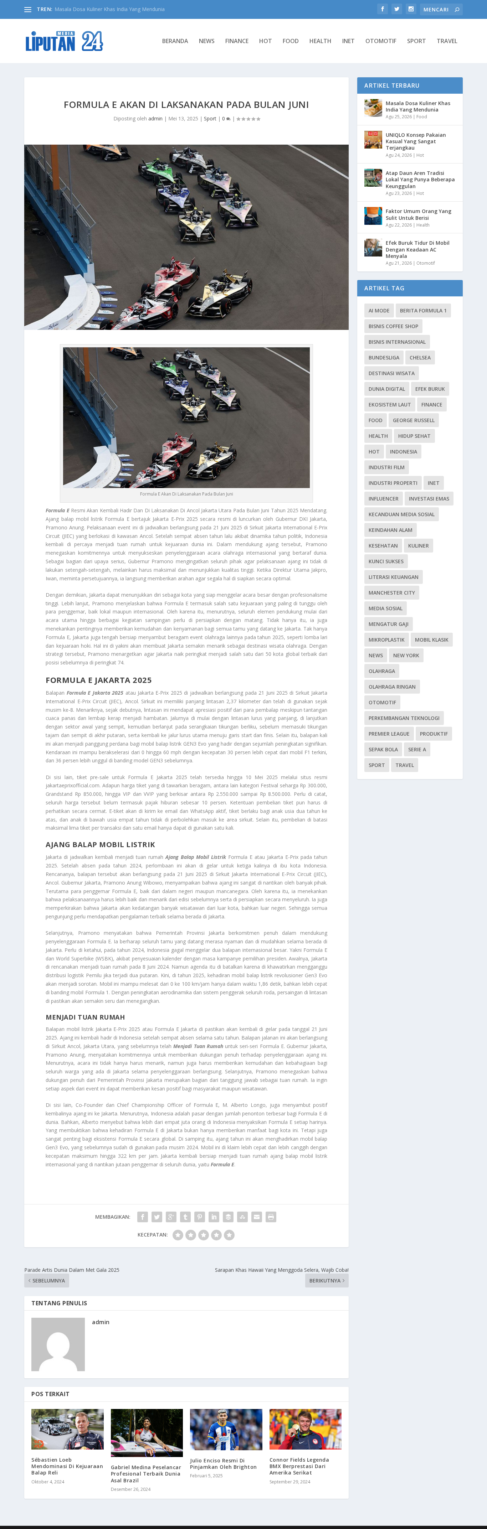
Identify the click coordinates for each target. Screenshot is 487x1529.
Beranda (175, 41)
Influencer (384, 498)
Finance (236, 41)
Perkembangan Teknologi (404, 718)
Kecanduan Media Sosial (402, 514)
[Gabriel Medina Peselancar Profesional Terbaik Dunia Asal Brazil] (147, 1433)
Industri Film (387, 467)
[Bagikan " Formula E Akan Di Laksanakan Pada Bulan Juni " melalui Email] (257, 1217)
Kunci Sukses (386, 561)
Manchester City (392, 592)
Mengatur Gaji (389, 624)
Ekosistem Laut (390, 404)
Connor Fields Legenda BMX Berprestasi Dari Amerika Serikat (299, 1466)
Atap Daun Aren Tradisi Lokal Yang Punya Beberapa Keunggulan (420, 179)
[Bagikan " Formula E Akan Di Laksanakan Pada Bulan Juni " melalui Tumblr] (185, 1217)
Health (320, 41)
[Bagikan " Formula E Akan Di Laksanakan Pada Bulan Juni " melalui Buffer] (228, 1217)
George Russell (414, 420)
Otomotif (380, 41)
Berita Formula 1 (423, 310)
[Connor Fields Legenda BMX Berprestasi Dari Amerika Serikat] (306, 1429)
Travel (447, 41)
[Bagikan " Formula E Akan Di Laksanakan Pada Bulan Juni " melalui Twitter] (157, 1217)
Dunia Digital (387, 388)
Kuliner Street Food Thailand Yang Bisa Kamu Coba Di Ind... (123, 9)
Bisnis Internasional (397, 341)
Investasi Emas (429, 498)
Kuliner (418, 545)
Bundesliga (384, 357)
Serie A (417, 749)
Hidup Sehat (414, 435)
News (207, 41)
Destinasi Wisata (392, 373)
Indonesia (403, 451)
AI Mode (379, 310)
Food (291, 41)
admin (155, 118)
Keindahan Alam (390, 530)
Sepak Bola (383, 749)
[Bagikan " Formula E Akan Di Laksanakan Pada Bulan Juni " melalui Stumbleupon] (242, 1217)
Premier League (389, 733)
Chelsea (420, 357)
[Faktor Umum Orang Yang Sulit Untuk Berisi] (373, 216)
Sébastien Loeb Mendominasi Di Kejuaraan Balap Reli (67, 1466)
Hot (265, 41)
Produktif (434, 733)
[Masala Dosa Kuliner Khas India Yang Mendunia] (373, 108)
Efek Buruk (430, 388)
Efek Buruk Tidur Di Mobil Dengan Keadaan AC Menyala (418, 249)
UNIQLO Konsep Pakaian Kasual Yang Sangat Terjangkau (416, 141)
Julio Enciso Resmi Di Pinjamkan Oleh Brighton (223, 1463)
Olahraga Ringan (392, 686)
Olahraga (382, 671)
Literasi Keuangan (394, 577)
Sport (416, 41)
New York (406, 655)
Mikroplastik (387, 639)
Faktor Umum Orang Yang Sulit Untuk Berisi (418, 214)
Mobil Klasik (431, 639)
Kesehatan (383, 545)
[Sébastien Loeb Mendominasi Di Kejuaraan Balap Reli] (67, 1429)
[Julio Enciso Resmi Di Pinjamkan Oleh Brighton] (226, 1429)
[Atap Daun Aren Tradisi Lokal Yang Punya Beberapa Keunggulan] (373, 178)
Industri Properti (393, 483)
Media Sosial (386, 608)
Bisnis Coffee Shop (393, 326)
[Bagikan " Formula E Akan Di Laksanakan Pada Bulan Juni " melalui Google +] (171, 1217)
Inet (348, 41)
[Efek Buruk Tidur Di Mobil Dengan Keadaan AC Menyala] (373, 247)
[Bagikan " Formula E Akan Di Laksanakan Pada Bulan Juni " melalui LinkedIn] (214, 1217)
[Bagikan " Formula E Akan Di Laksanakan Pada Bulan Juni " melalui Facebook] (142, 1217)
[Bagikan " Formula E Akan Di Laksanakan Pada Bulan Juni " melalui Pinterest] (200, 1217)
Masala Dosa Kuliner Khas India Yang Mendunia (418, 106)
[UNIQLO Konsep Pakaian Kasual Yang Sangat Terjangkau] (373, 140)
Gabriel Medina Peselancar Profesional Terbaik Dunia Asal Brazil (146, 1473)
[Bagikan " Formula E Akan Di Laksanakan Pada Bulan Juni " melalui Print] (271, 1217)
